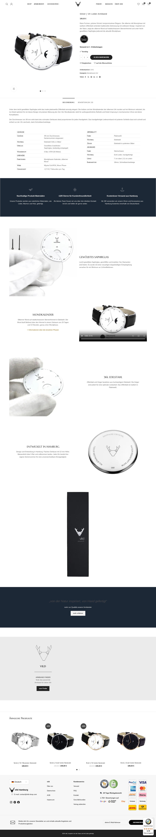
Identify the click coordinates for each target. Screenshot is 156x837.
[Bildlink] (104, 784)
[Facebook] (18, 802)
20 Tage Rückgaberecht (112, 793)
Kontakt (76, 795)
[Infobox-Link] (43, 822)
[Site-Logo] (78, 4)
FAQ (75, 791)
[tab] (69, 101)
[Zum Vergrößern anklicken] (14, 89)
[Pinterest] (15, 802)
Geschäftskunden (79, 800)
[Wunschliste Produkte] (138, 4)
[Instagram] (11, 802)
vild (48, 782)
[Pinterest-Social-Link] (91, 77)
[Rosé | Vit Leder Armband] (96, 741)
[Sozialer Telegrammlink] (99, 77)
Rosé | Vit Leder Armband (95, 763)
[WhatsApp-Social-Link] (97, 77)
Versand (76, 786)
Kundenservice (79, 782)
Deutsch (17, 782)
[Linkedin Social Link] (94, 77)
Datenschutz (51, 791)
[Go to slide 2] (42, 91)
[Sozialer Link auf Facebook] (85, 77)
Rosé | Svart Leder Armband (131, 763)
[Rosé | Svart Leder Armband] (131, 741)
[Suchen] (7, 4)
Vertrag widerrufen (80, 804)
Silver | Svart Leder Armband (60, 763)
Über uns (50, 786)
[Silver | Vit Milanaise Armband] (25, 741)
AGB (48, 795)
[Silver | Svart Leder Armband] (60, 741)
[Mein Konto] (11, 4)
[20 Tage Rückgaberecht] (101, 793)
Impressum (51, 800)
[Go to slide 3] (45, 91)
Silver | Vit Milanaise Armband (25, 763)
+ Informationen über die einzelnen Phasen (43, 330)
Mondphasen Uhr (92, 73)
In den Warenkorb (101, 57)
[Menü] (152, 818)
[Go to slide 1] (40, 91)
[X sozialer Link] (88, 77)
